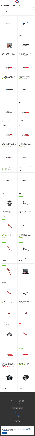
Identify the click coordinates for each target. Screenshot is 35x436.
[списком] (32, 11)
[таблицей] (33, 11)
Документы (11, 400)
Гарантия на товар (21, 401)
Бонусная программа (22, 400)
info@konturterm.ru (18, 418)
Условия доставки (21, 399)
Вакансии (11, 399)
